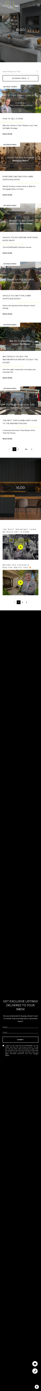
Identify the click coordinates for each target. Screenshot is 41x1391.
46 (26, 449)
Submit (20, 1039)
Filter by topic (19, 78)
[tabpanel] (20, 561)
